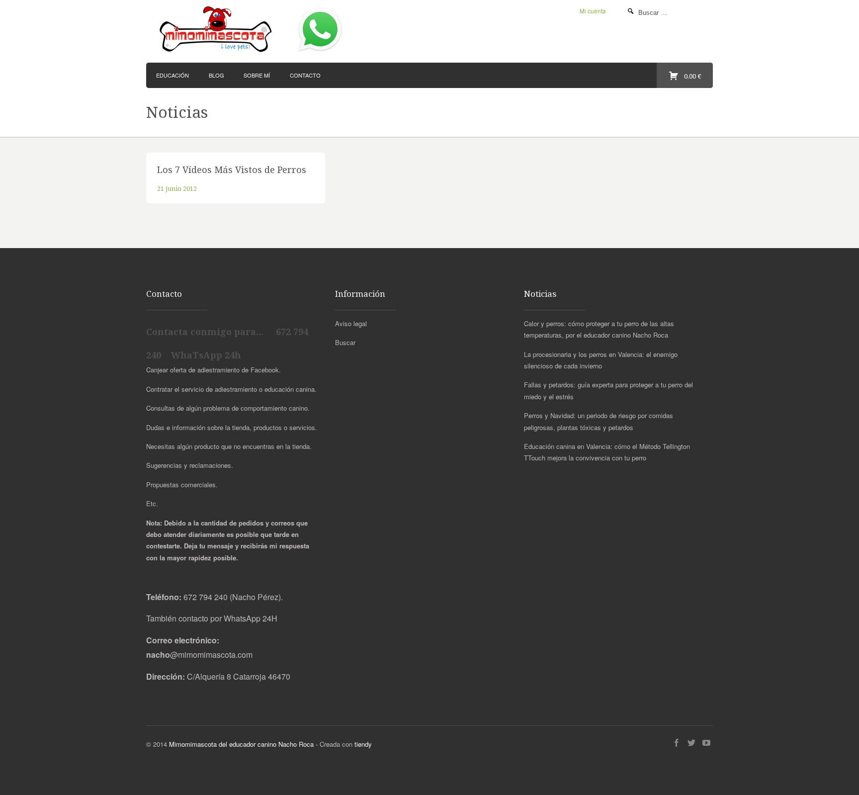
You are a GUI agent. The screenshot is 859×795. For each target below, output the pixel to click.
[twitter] (691, 743)
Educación (172, 75)
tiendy (363, 744)
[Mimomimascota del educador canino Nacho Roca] (217, 30)
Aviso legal (351, 323)
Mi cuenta (593, 11)
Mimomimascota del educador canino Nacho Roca (241, 744)
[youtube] (706, 743)
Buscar (345, 342)
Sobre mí (257, 75)
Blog (216, 75)
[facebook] (677, 743)
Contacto (305, 75)
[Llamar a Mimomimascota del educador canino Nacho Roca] (320, 52)
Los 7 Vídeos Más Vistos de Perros (231, 170)
